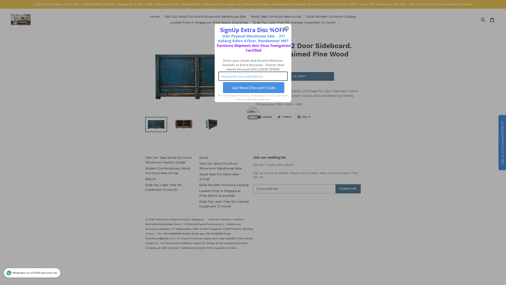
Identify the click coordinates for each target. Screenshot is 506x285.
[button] (286, 28)
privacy (253, 117)
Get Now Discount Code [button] (253, 87)
